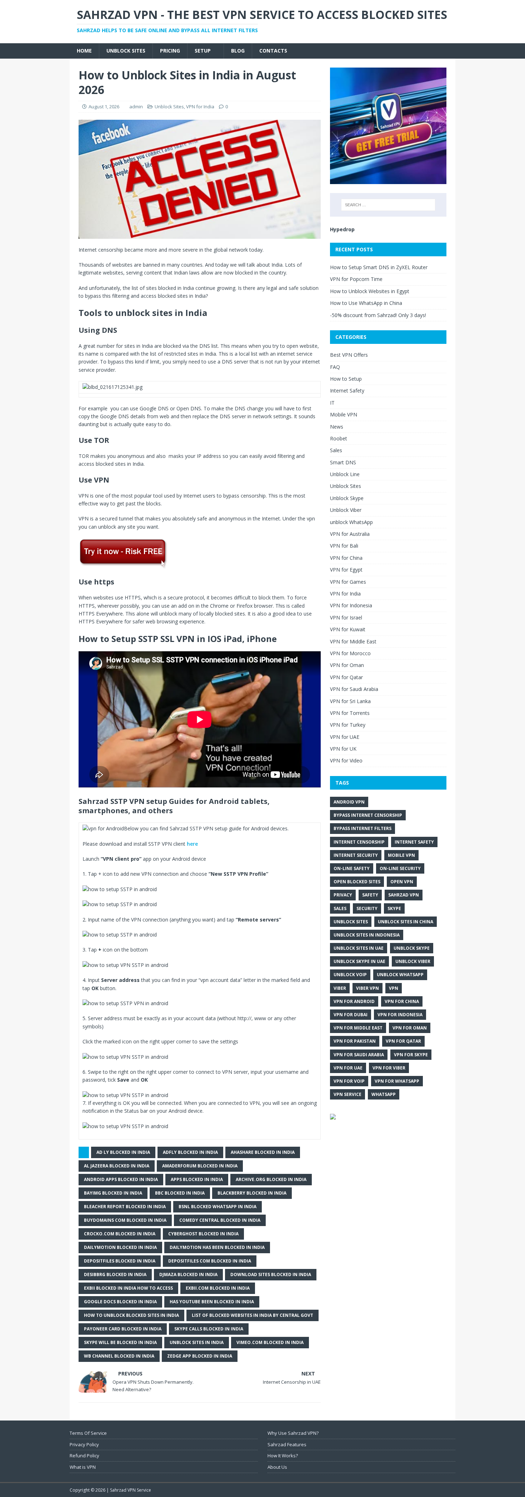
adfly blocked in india (190, 1152)
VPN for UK (343, 748)
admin (136, 106)
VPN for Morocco (350, 653)
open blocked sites (357, 882)
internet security (356, 855)
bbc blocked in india (180, 1193)
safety (370, 895)
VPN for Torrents (350, 713)
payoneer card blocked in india (122, 1329)
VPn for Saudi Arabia (359, 1055)
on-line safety (352, 868)
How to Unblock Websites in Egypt (369, 291)
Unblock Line (345, 474)
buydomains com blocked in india (125, 1220)
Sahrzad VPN (403, 895)
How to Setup (346, 378)
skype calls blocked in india (208, 1329)
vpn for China (402, 1001)
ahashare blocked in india (263, 1152)
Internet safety (414, 842)
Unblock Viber (345, 510)
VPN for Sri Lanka (350, 701)
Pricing (170, 50)
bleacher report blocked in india (125, 1207)
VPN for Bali (344, 545)
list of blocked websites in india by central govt (252, 1315)
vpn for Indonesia (400, 1015)
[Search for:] (388, 205)
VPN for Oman (347, 665)
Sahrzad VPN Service (130, 1490)
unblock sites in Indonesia (367, 935)
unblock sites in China (405, 922)
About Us (277, 1467)
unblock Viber (412, 961)
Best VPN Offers (349, 354)
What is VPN (83, 1467)
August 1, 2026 (104, 106)
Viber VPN (367, 988)
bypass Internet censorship (368, 815)
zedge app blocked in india (199, 1356)
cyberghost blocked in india (203, 1234)
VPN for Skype (411, 1055)
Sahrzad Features (287, 1444)
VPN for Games (348, 581)
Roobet (338, 438)
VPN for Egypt (346, 569)
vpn (393, 988)
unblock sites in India (197, 1342)
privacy (343, 895)
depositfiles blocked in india (119, 1261)
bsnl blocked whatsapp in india (217, 1207)
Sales (336, 450)
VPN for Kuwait (347, 629)
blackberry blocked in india (252, 1193)
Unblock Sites (125, 50)
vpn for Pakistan (355, 1041)
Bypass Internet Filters (362, 828)
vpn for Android (354, 1001)
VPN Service (347, 1094)
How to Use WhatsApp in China (366, 303)
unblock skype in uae (359, 961)
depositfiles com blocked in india (209, 1261)
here (192, 843)
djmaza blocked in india (188, 1274)
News (336, 426)
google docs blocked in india (120, 1302)
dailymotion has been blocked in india (217, 1247)
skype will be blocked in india (120, 1342)
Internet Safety (347, 390)
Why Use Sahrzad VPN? (293, 1433)
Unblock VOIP (350, 975)
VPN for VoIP (349, 1081)
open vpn (401, 882)
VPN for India (200, 106)
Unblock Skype (347, 498)
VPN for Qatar (346, 677)
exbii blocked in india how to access (128, 1288)
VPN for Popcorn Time (356, 279)
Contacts (273, 50)
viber (340, 988)
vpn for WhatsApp (397, 1081)
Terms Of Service (88, 1433)
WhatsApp (383, 1094)
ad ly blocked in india (123, 1152)
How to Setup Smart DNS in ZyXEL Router (379, 267)
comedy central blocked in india (219, 1220)
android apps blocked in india (121, 1179)
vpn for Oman (409, 1028)
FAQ (335, 367)
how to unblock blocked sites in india (131, 1315)
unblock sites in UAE (359, 948)
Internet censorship (359, 842)
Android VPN (349, 802)
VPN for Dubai (351, 1015)
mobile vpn (401, 855)
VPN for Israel (346, 617)
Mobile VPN (343, 414)
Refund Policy (84, 1455)
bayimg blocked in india (113, 1193)
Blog (238, 50)
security (367, 908)
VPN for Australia (350, 533)
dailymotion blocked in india (120, 1247)
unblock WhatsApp (351, 522)
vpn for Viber (388, 1068)
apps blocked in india (197, 1179)
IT (332, 402)
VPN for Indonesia (351, 605)
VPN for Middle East (353, 641)
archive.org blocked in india (271, 1179)
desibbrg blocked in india (115, 1274)
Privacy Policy (84, 1444)
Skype (394, 908)
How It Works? (283, 1455)
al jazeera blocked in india (116, 1166)
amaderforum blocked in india (200, 1166)
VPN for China (346, 557)
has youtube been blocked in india (212, 1302)
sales (340, 908)
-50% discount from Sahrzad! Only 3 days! (378, 315)
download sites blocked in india (270, 1274)
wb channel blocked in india (119, 1356)
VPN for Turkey (347, 724)
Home (84, 50)
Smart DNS (343, 462)
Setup (203, 50)
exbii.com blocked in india (218, 1288)
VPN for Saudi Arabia (354, 689)
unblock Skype (412, 948)
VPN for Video (346, 760)
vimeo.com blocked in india (270, 1342)
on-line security (400, 868)
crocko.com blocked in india (119, 1234)
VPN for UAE (344, 736)
